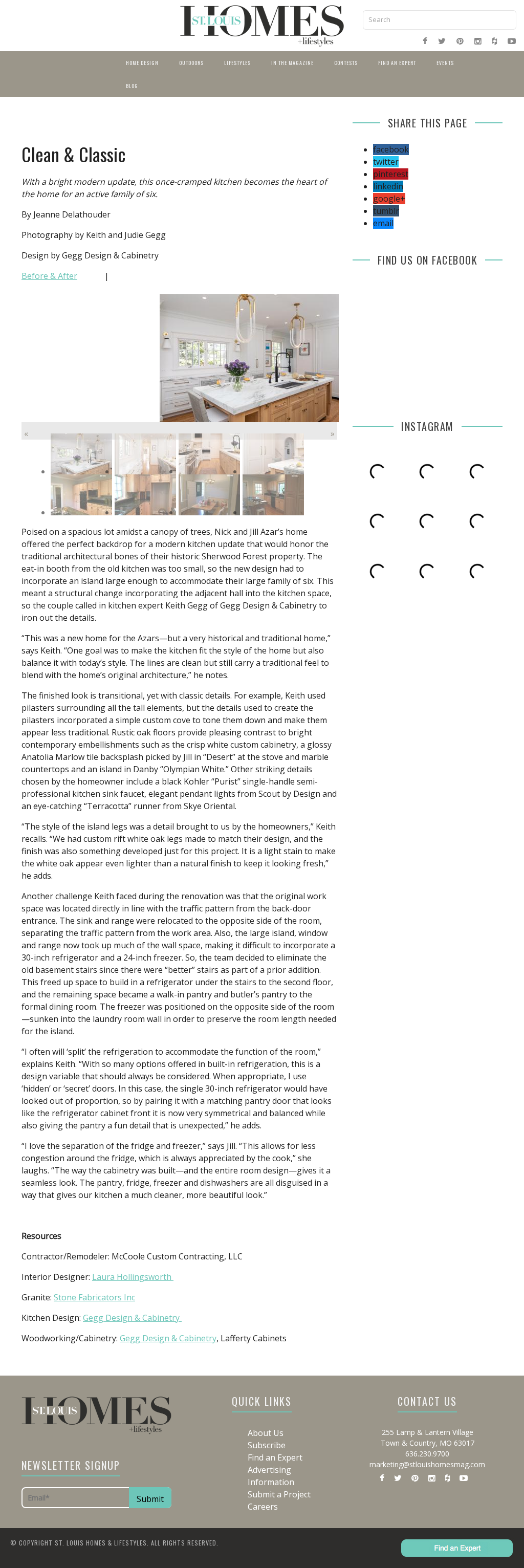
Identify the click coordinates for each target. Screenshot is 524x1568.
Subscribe (267, 1445)
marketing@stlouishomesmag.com (427, 1464)
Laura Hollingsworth (132, 1276)
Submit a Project (279, 1494)
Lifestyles (237, 63)
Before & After (49, 275)
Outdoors (191, 63)
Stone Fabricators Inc (94, 1297)
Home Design (142, 63)
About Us (265, 1433)
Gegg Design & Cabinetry (132, 1317)
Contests (346, 63)
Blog (132, 86)
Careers (263, 1506)
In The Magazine (292, 63)
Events (445, 63)
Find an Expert (397, 63)
